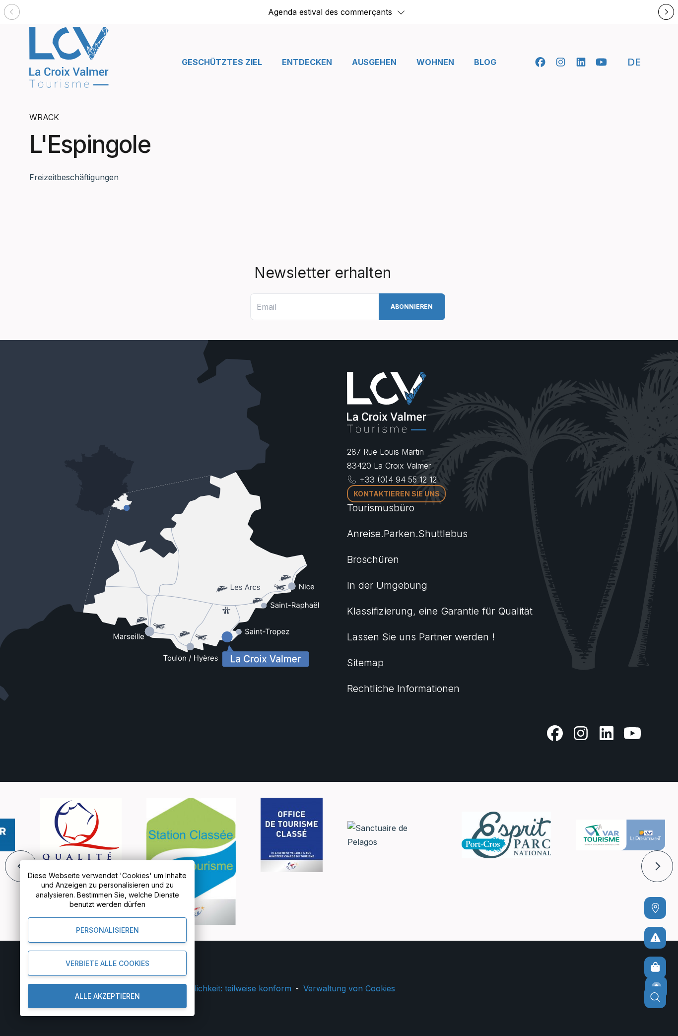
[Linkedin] (581, 62)
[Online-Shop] (655, 967)
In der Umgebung (387, 585)
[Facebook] (540, 62)
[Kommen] (655, 908)
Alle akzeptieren (107, 996)
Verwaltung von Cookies (349, 988)
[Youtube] (601, 62)
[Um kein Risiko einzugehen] (655, 938)
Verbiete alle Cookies (107, 963)
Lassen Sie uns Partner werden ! (421, 637)
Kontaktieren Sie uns (396, 493)
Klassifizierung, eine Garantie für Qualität (440, 611)
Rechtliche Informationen (403, 688)
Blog (485, 62)
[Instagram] (560, 62)
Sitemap (365, 663)
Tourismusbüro (380, 508)
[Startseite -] (69, 57)
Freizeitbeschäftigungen (74, 177)
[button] (401, 12)
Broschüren (373, 559)
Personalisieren (107, 930)
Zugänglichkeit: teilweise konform (228, 988)
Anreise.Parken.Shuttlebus (407, 534)
